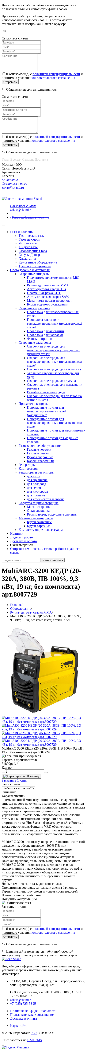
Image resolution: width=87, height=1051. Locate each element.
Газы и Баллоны (21, 232)
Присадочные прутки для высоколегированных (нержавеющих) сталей (54, 422)
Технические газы (32, 235)
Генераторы (27, 465)
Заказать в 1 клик (14, 780)
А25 (34, 1033)
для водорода (36, 484)
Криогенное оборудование (38, 262)
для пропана (36, 495)
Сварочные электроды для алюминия (54, 369)
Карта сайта (18, 1025)
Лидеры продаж (21, 537)
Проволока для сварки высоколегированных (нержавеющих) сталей (54, 323)
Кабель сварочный (40, 461)
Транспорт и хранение (35, 266)
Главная (16, 605)
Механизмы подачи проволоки (49, 300)
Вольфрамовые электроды (46, 392)
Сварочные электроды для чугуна (51, 381)
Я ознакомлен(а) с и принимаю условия (42, 76)
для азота (33, 476)
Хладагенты (27, 258)
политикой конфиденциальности (56, 74)
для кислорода (37, 491)
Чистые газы (28, 243)
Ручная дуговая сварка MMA (48, 285)
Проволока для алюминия (45, 331)
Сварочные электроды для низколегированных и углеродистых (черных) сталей (53, 350)
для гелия (34, 487)
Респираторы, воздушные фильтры (52, 514)
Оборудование (20, 608)
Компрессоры (28, 468)
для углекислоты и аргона (45, 499)
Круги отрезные (38, 526)
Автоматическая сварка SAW (48, 296)
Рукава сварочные (40, 457)
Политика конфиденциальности (33, 1011)
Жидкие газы (28, 247)
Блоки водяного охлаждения (47, 304)
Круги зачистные (39, 522)
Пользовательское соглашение (32, 1014)
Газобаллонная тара (33, 251)
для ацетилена (37, 480)
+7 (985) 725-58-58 (23, 1003)
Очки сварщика (38, 510)
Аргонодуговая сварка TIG (46, 289)
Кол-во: (7, 767)
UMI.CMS (34, 1040)
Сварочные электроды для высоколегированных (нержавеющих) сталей (54, 361)
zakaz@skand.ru (21, 1000)
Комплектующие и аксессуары (41, 529)
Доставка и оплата (23, 541)
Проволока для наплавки (45, 335)
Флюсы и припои (39, 339)
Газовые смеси (29, 239)
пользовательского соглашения (52, 78)
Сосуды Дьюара (30, 254)
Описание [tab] (9, 792)
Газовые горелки (39, 449)
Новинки (16, 533)
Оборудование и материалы (30, 270)
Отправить (10, 82)
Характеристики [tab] (14, 796)
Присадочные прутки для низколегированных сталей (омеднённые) (47, 411)
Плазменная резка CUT (44, 293)
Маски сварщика (39, 507)
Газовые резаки (38, 453)
